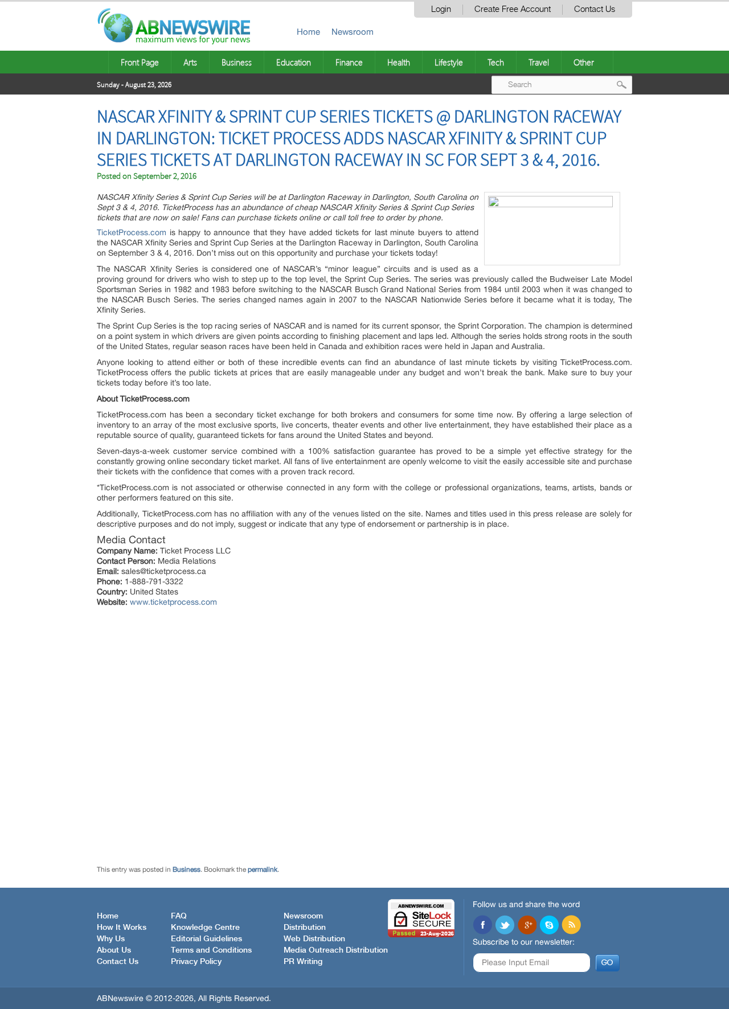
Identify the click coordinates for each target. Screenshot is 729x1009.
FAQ (179, 916)
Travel (539, 62)
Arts (190, 62)
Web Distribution (314, 939)
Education (293, 62)
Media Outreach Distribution (336, 950)
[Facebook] (482, 926)
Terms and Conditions (211, 950)
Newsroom (352, 31)
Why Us (111, 939)
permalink (262, 869)
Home (308, 31)
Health (398, 62)
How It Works (121, 928)
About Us (114, 950)
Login (441, 9)
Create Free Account (512, 9)
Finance (349, 62)
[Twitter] (504, 926)
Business (237, 62)
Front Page (140, 62)
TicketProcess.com (131, 232)
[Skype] (549, 926)
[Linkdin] (526, 926)
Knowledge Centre (205, 928)
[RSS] (571, 926)
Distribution (305, 928)
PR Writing (303, 962)
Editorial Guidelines (206, 939)
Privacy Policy (196, 962)
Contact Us (594, 9)
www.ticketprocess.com (173, 601)
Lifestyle (449, 62)
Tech (496, 62)
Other (584, 62)
